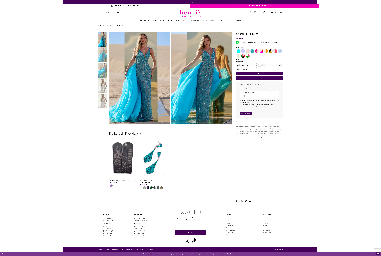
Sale (227, 234)
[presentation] (123, 158)
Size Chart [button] (239, 61)
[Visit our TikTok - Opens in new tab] (194, 241)
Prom (227, 228)
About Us (265, 223)
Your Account (266, 218)
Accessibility (140, 249)
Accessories (229, 232)
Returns (108, 249)
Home (100, 25)
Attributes (248, 121)
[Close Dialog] (3, 254)
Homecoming (230, 218)
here (239, 254)
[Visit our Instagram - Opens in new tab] (187, 241)
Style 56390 (119, 25)
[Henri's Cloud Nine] (190, 13)
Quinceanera (230, 225)
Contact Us (101, 249)
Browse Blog (266, 230)
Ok (378, 254)
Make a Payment (267, 232)
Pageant (228, 223)
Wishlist (265, 221)
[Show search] (251, 12)
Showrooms (266, 225)
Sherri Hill (109, 25)
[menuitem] (126, 6)
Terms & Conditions (130, 249)
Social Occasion (230, 230)
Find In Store (260, 78)
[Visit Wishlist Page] (255, 12)
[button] (260, 12)
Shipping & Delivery (117, 249)
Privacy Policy (150, 249)
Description (239, 121)
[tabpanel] (139, 78)
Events (264, 228)
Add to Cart (259, 73)
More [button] (260, 137)
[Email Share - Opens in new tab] (250, 201)
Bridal (227, 221)
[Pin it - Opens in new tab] (246, 201)
